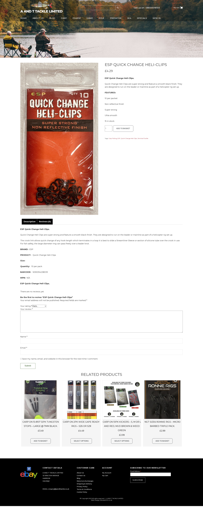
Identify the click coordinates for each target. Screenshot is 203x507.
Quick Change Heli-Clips (129, 138)
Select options (81, 441)
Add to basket (123, 128)
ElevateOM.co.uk (106, 500)
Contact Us (81, 476)
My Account (106, 473)
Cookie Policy (82, 492)
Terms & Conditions (84, 489)
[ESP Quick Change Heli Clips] (59, 139)
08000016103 (153, 7)
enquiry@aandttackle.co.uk (58, 489)
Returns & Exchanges (85, 481)
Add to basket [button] (40, 441)
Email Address (135, 471)
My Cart (105, 476)
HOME (23, 18)
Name (23, 337)
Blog (78, 478)
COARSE (77, 18)
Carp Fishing (113, 138)
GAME (90, 18)
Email (23, 348)
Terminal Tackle (143, 138)
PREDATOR (115, 18)
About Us (80, 473)
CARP (64, 18)
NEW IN (157, 18)
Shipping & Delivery (84, 484)
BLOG (52, 18)
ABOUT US (38, 18)
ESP (119, 138)
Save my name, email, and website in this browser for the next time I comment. (60, 359)
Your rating (26, 306)
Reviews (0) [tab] (45, 221)
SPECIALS (142, 18)
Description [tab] (30, 221)
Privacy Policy (82, 487)
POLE (101, 18)
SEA (129, 18)
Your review (26, 309)
